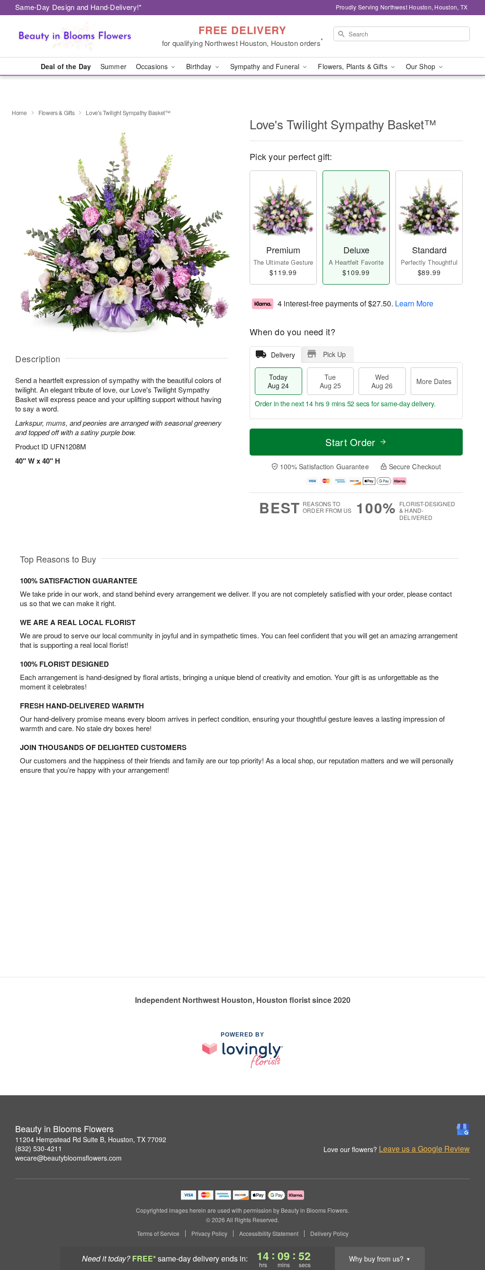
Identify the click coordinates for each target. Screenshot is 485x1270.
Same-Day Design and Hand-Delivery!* (78, 7)
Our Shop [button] (421, 66)
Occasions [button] (153, 66)
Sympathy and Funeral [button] (266, 66)
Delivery (283, 354)
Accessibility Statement (268, 1233)
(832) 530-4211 (38, 1148)
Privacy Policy (209, 1233)
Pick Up (334, 354)
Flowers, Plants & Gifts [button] (353, 66)
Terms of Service (158, 1233)
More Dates (433, 381)
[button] (460, 1230)
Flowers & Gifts (56, 112)
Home (19, 112)
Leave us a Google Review (424, 1149)
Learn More (414, 302)
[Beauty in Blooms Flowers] (83, 36)
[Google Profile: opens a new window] (463, 1129)
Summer (113, 66)
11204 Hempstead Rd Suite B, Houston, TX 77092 (90, 1139)
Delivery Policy (329, 1233)
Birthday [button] (199, 66)
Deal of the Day (66, 66)
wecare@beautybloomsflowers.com (68, 1158)
